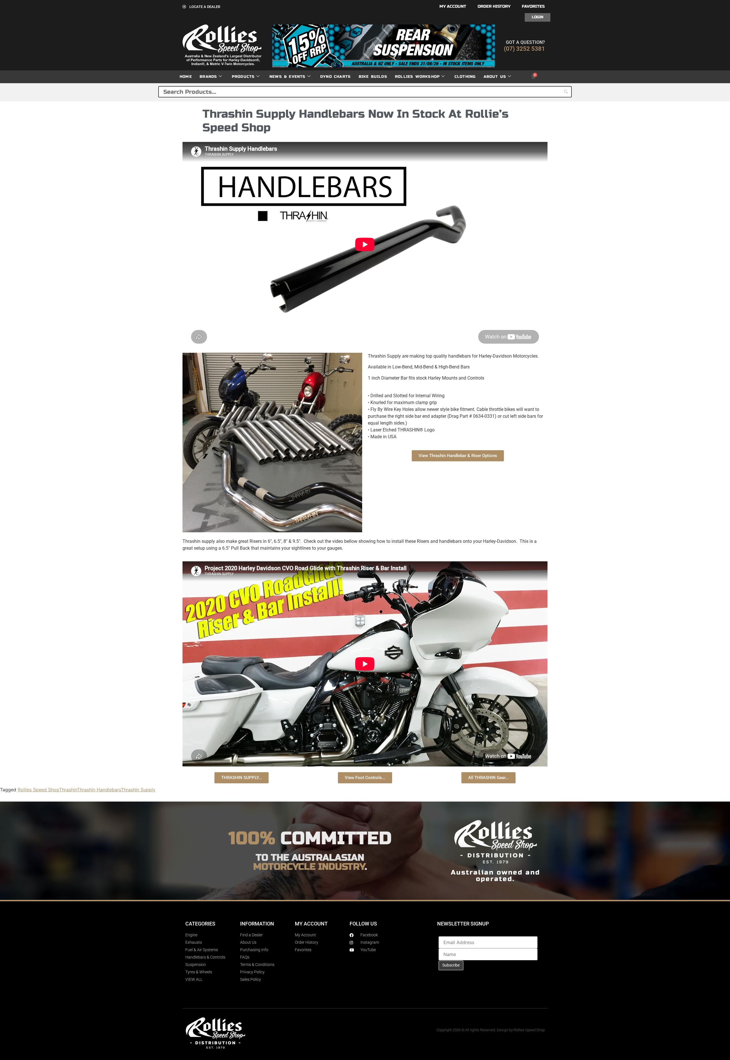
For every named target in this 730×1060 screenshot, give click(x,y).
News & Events (287, 76)
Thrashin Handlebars (99, 789)
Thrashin (68, 789)
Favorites (533, 6)
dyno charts (335, 76)
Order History (494, 6)
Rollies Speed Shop (38, 789)
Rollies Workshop (417, 76)
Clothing (465, 76)
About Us (495, 76)
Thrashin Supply (138, 789)
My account (452, 6)
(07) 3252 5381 (524, 48)
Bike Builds (373, 76)
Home (186, 76)
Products (243, 76)
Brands (208, 76)
